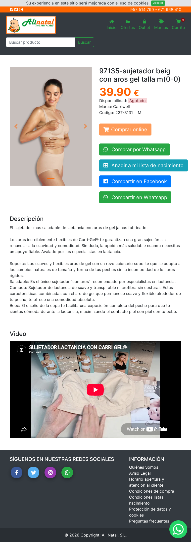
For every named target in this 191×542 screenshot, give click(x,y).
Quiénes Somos (143, 467)
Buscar (84, 42)
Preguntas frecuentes (149, 521)
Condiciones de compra (151, 491)
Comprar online (129, 130)
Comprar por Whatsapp (138, 149)
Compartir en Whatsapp (138, 197)
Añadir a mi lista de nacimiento (147, 165)
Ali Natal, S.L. (114, 535)
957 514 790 (142, 9)
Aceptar (158, 2)
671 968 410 (169, 9)
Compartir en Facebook (138, 181)
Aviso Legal (140, 473)
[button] (16, 126)
